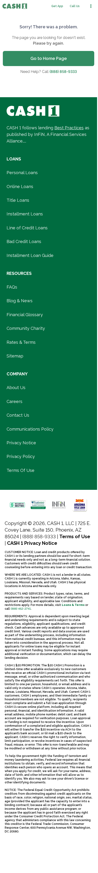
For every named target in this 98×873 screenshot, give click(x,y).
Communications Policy (30, 429)
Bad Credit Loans (24, 241)
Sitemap (15, 355)
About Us (16, 387)
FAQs (12, 287)
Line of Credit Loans (27, 227)
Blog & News (20, 300)
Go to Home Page (48, 58)
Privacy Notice (21, 442)
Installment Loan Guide (30, 255)
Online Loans (20, 186)
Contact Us (18, 415)
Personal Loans (22, 172)
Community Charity (26, 328)
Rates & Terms (21, 342)
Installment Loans (25, 213)
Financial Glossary (25, 314)
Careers (14, 401)
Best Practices (69, 127)
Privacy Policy (21, 456)
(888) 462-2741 (21, 608)
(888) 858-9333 (63, 71)
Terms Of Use (20, 470)
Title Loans (18, 200)
